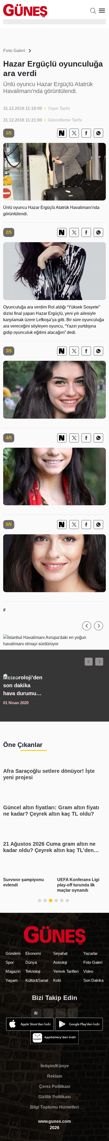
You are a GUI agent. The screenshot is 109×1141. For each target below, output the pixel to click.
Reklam (54, 1076)
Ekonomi (33, 953)
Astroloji (60, 962)
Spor (10, 962)
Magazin (13, 971)
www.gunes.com (54, 1121)
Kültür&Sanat (36, 980)
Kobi (57, 980)
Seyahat (60, 953)
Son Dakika (93, 980)
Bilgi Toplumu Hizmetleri (54, 1107)
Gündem (13, 953)
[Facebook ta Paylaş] (86, 133)
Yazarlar (90, 953)
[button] (86, 625)
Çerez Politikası (54, 1086)
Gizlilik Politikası (54, 1097)
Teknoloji (32, 971)
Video (88, 971)
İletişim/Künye (54, 1066)
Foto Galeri (14, 50)
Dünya (31, 962)
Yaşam (12, 980)
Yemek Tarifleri (66, 971)
